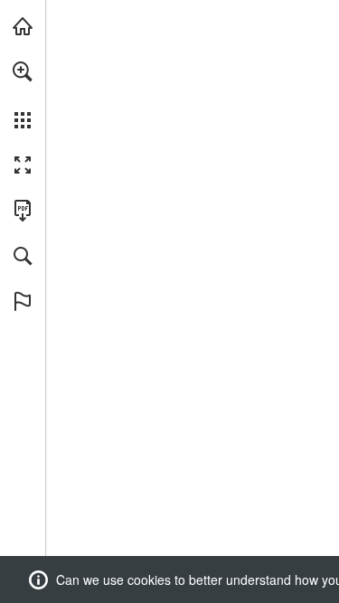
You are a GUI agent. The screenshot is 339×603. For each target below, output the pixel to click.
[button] (22, 71)
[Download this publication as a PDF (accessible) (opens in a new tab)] (22, 210)
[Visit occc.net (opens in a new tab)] (22, 26)
